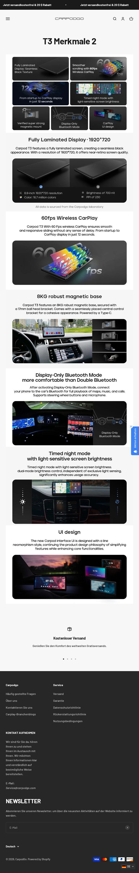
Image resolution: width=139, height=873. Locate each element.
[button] (127, 866)
